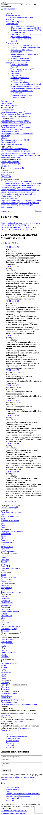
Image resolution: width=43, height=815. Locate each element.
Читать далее (6, 715)
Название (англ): (12, 260)
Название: (10, 253)
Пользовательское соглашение (13, 813)
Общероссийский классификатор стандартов (19, 223)
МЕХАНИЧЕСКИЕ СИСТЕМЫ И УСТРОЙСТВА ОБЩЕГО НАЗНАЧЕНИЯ (18, 226)
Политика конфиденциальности (14, 811)
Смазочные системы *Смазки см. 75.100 (17, 229)
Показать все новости (10, 730)
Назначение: (11, 264)
